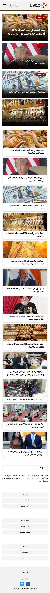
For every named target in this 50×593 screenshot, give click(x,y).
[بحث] (10, 5)
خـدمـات (25, 558)
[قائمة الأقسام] (4, 5)
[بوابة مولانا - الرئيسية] (39, 5)
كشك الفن (25, 546)
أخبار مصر (25, 495)
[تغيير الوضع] (16, 5)
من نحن (25, 579)
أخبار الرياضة (25, 506)
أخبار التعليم (25, 526)
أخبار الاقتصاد (25, 521)
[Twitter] (22, 584)
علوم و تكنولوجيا (25, 532)
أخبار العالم (25, 500)
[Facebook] (28, 584)
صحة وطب (25, 552)
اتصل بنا (25, 572)
